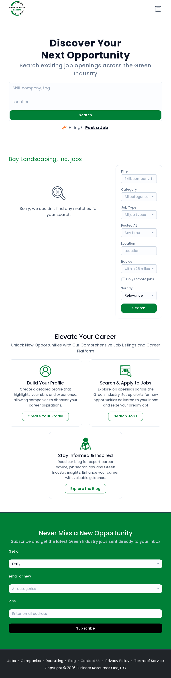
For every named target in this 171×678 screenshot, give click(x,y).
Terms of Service (149, 660)
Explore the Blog (85, 488)
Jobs (11, 660)
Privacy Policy (117, 660)
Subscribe (85, 628)
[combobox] (139, 196)
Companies (31, 660)
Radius (126, 261)
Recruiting (54, 660)
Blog (72, 660)
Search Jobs (125, 416)
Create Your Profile (45, 416)
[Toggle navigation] (158, 9)
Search (85, 115)
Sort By (126, 288)
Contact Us (90, 660)
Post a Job (96, 127)
